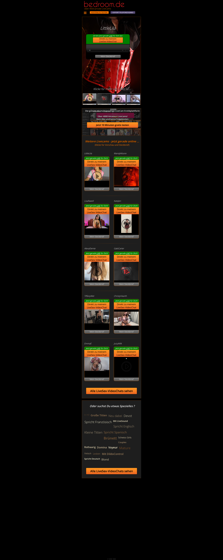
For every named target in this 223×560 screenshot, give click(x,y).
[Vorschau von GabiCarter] (126, 279)
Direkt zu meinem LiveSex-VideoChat (108, 40)
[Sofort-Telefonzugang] (88, 12)
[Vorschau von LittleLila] (96, 176)
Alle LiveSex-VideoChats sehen (111, 391)
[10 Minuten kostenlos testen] (87, 12)
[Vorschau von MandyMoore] (126, 176)
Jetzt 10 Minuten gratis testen (112, 125)
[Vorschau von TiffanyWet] (96, 319)
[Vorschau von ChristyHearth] (126, 327)
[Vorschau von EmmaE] (96, 366)
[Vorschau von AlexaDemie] (96, 279)
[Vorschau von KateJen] (126, 232)
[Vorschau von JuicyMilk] (126, 358)
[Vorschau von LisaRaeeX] (96, 224)
